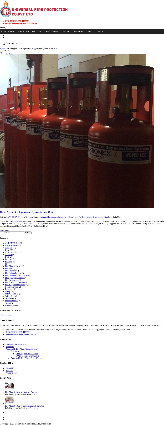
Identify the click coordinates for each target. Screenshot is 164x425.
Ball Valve (15, 351)
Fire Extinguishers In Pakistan (17, 275)
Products (9, 370)
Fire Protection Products (15, 282)
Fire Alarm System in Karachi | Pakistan (21, 392)
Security (66, 31)
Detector (8, 259)
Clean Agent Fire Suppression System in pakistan (88, 217)
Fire (39, 31)
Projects (21, 31)
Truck (7, 303)
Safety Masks (10, 294)
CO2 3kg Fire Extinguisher (27, 353)
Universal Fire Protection (16, 344)
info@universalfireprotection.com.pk (20, 334)
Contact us (99, 31)
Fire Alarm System (12, 266)
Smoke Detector (11, 301)
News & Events (11, 287)
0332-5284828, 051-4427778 (17, 332)
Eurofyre (8, 261)
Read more (4, 230)
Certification (30, 31)
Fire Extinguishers (12, 273)
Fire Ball (8, 268)
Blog (89, 31)
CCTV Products (11, 252)
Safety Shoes (10, 296)
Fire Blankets (10, 271)
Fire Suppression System (15, 284)
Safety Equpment (52, 31)
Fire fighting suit (11, 280)
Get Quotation (6, 315)
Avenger (8, 248)
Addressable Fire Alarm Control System (22, 349)
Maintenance (78, 31)
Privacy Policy (11, 373)
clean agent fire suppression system (53, 217)
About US (12, 31)
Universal (29, 217)
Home (3, 31)
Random (8, 289)
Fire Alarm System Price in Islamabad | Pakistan (24, 406)
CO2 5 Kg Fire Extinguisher (27, 356)
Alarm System (11, 245)
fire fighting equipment (14, 278)
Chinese (8, 255)
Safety (7, 291)
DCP (7, 257)
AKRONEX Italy (17, 217)
